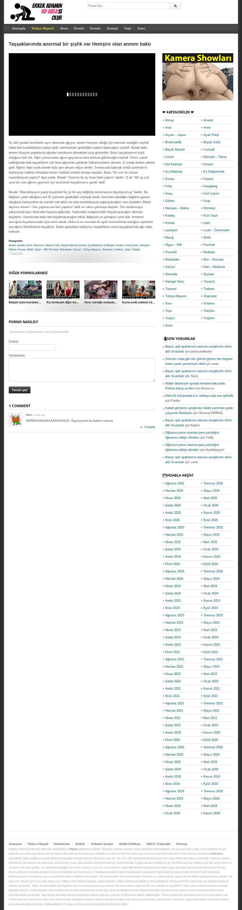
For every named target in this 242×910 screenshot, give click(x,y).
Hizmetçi (209, 208)
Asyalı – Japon (175, 135)
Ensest (79, 28)
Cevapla (149, 427)
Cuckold (209, 149)
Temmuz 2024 (213, 571)
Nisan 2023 (173, 630)
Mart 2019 (210, 806)
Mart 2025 (210, 542)
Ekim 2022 (172, 652)
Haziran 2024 (174, 578)
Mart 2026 (210, 498)
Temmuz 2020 (213, 747)
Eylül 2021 (210, 696)
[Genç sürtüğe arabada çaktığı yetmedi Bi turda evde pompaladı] (101, 289)
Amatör (21, 245)
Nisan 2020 (173, 762)
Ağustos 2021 (174, 703)
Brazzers (39, 245)
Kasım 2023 (211, 600)
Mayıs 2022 (211, 666)
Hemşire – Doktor (177, 208)
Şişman (112, 28)
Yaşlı (127, 28)
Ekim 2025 (172, 520)
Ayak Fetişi (211, 135)
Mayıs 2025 (211, 534)
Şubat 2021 (173, 725)
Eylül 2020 (210, 740)
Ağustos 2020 (174, 747)
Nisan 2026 (173, 498)
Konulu (95, 28)
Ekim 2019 (172, 784)
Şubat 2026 (173, 505)
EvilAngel (109, 245)
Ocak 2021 (210, 725)
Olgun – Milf (173, 245)
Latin (206, 223)
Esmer (169, 179)
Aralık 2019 (173, 776)
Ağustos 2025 (174, 527)
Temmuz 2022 (213, 659)
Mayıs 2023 (211, 622)
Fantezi (119, 245)
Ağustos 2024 (174, 571)
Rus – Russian (213, 259)
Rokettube (66, 249)
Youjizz (170, 318)
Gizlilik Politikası (130, 844)
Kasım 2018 (211, 813)
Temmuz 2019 (213, 791)
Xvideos (118, 249)
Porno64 (171, 252)
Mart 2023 (210, 630)
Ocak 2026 (210, 505)
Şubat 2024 (173, 593)
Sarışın (77, 249)
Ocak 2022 (210, 681)
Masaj (169, 237)
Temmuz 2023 (213, 615)
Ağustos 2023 (174, 615)
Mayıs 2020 (211, 754)
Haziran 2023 (174, 622)
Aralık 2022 (173, 644)
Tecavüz (209, 281)
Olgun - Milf (40, 249)
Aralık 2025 (173, 512)
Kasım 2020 (211, 732)
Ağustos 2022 (174, 659)
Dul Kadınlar (173, 164)
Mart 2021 (210, 718)
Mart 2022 (210, 674)
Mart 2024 (210, 586)
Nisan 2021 (173, 718)
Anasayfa (18, 28)
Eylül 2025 (210, 520)
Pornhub (53, 249)
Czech (169, 157)
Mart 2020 (210, 762)
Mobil (30, 249)
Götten (169, 201)
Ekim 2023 (172, 608)
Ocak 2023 (210, 637)
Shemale (171, 274)
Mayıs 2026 (211, 490)
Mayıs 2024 (211, 578)
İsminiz (14, 341)
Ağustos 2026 (174, 483)
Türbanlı (209, 289)
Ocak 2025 (210, 549)
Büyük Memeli (69, 245)
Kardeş (170, 215)
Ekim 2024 (172, 564)
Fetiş (168, 186)
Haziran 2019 (174, 798)
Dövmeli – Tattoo (215, 157)
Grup (206, 201)
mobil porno (216, 853)
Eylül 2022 (210, 652)
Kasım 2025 (211, 512)
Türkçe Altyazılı (91, 249)
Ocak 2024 (210, 593)
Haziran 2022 (174, 666)
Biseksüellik (173, 142)
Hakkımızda (62, 844)
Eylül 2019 (210, 784)
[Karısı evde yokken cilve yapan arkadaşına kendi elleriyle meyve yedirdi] (139, 289)
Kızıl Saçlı (210, 215)
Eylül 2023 (210, 608)
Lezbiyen (171, 230)
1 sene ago (38, 415)
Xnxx (168, 303)
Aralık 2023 (173, 600)
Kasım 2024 (211, 556)
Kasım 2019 (211, 776)
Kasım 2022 (211, 644)
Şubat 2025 (173, 549)
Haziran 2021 (174, 710)
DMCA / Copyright (158, 844)
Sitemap (181, 844)
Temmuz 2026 (213, 483)
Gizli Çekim (131, 245)
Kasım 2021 (211, 688)
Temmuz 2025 (213, 527)
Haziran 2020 (174, 754)
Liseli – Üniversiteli (216, 230)
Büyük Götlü (53, 245)
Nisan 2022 (173, 674)
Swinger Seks (174, 281)
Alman (12, 245)
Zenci (141, 28)
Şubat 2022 (173, 681)
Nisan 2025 (173, 542)
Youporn (209, 318)
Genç (169, 193)
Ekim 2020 (172, 740)
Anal (168, 127)
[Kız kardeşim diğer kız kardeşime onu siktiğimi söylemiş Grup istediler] (63, 289)
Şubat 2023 (173, 637)
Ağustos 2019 (174, 791)
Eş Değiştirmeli (213, 171)
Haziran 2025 (174, 534)
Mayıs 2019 (211, 798)
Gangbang (210, 186)
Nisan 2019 (173, 806)
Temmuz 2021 (213, 703)
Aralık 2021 (173, 688)
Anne (64, 28)
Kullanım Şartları (102, 844)
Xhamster (107, 249)
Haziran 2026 (174, 490)
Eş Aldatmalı (95, 245)
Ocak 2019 (172, 813)
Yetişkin (136, 249)
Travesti (170, 289)
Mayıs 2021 (211, 710)
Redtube (209, 252)
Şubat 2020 (173, 769)
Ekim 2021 (172, 696)
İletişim (80, 844)
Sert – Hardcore (214, 267)
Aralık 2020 (173, 732)
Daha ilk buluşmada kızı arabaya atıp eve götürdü (199, 395)
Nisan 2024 (173, 586)
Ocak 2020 (210, 769)
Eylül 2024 (210, 564)
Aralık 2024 (173, 556)
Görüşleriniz (17, 355)
